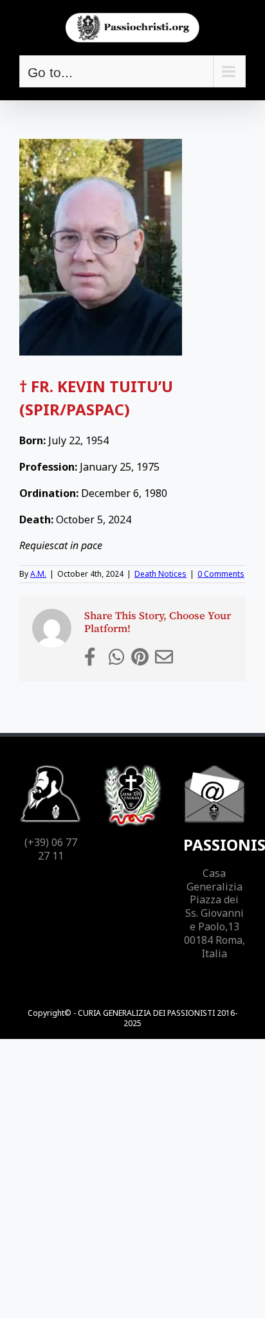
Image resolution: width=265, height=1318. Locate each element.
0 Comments (220, 573)
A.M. (38, 573)
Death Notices (160, 573)
